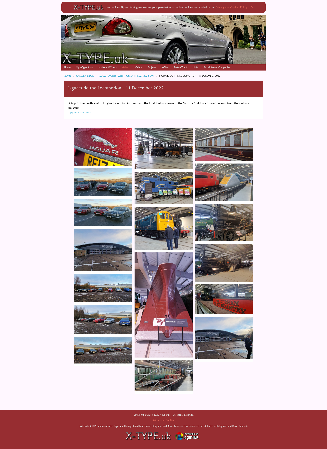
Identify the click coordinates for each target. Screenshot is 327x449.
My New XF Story (107, 67)
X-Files (165, 67)
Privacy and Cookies (163, 420)
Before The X (180, 67)
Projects (152, 67)
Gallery (126, 67)
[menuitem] (67, 67)
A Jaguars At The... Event (79, 112)
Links (195, 67)
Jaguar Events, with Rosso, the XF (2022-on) (126, 75)
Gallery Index (85, 75)
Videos (138, 67)
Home (67, 67)
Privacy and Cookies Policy (231, 7)
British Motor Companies (217, 67)
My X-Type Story (84, 67)
